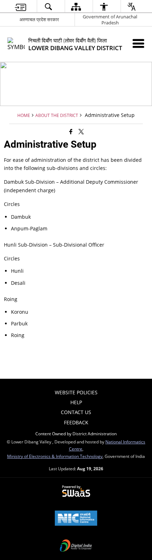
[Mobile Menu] (138, 43)
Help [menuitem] (76, 402)
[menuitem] (20, 6)
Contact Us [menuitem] (76, 412)
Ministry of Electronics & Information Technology (55, 456)
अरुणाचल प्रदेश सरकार (39, 19)
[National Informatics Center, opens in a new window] (76, 518)
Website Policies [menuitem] (76, 392)
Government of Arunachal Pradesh (110, 19)
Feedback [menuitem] (76, 422)
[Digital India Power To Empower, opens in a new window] (76, 546)
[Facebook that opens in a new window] (70, 131)
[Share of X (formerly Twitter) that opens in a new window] (81, 131)
